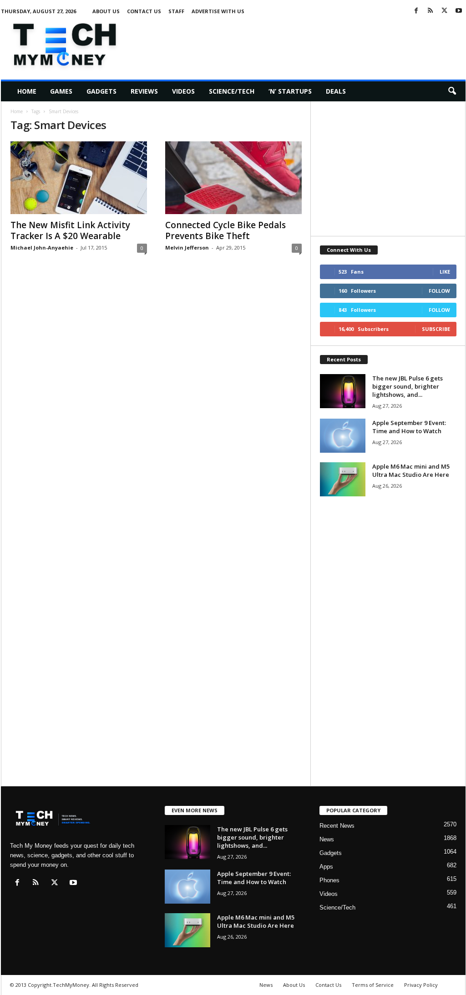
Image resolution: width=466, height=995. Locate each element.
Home (26, 91)
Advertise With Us (218, 11)
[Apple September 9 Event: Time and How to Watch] (342, 436)
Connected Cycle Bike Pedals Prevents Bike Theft (225, 230)
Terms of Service (373, 984)
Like (445, 271)
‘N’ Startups (290, 91)
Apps (326, 866)
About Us (106, 11)
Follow (439, 290)
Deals (336, 91)
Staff (176, 11)
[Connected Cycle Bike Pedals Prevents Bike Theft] (233, 177)
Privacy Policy (421, 984)
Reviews (144, 91)
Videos (183, 91)
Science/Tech (231, 91)
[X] (444, 11)
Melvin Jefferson (187, 247)
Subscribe (436, 328)
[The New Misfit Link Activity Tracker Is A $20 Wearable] (78, 177)
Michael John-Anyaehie (41, 247)
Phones (329, 880)
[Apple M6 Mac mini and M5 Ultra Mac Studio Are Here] (342, 479)
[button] (452, 91)
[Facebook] (416, 11)
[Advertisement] (300, 42)
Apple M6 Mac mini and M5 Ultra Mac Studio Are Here (411, 470)
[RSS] (430, 11)
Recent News (337, 825)
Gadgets (101, 91)
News (326, 839)
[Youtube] (458, 11)
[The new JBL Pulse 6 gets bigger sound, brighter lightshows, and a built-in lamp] (342, 391)
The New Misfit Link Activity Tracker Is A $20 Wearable (70, 230)
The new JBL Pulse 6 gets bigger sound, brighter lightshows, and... (407, 386)
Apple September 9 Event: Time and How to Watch (409, 427)
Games (61, 91)
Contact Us (144, 11)
